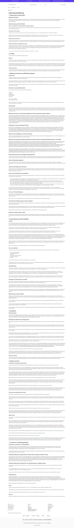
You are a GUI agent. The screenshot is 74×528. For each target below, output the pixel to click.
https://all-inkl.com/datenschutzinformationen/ (19, 61)
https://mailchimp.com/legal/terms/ (37, 348)
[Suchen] (45, 5)
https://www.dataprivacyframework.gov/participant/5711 (52, 412)
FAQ (48, 509)
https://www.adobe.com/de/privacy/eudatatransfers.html (55, 430)
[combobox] (37, 5)
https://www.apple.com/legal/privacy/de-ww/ (58, 496)
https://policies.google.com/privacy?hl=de (45, 385)
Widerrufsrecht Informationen (32, 509)
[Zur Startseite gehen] (12, 4)
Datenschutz (30, 508)
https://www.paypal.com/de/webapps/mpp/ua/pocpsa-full (55, 489)
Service (29, 504)
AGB (28, 505)
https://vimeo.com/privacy (15, 405)
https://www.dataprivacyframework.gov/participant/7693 (52, 353)
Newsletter (49, 508)
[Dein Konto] (60, 5)
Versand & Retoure (50, 505)
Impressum (26, 519)
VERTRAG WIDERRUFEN (32, 510)
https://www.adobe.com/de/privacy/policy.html (32, 435)
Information (50, 504)
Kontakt (49, 510)
